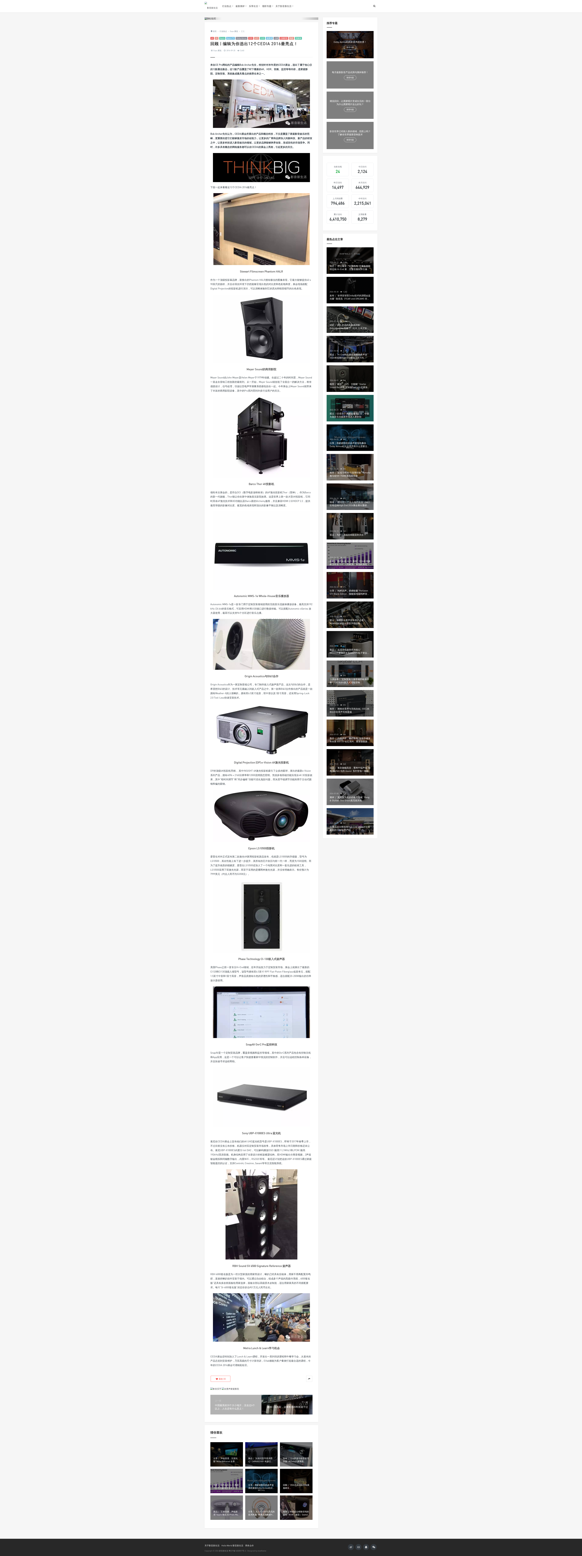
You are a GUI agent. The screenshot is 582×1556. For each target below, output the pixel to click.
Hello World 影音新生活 (232, 1545)
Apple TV (230, 38)
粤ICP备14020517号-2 (237, 1551)
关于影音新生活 (283, 6)
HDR (251, 38)
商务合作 (249, 1545)
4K (212, 38)
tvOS (256, 38)
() (222, 1379)
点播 (276, 38)
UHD (262, 38)
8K (217, 38)
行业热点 (226, 6)
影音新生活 (223, 1551)
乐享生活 (253, 6)
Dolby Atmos (241, 38)
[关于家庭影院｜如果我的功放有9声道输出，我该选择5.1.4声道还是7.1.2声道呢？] (230, 1388)
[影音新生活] (211, 6)
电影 (291, 38)
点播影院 (284, 38)
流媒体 (298, 38)
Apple (222, 38)
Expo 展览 (217, 50)
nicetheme (262, 1551)
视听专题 (266, 6)
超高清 (269, 38)
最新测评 (240, 6)
